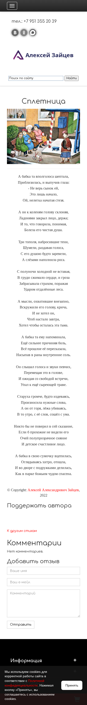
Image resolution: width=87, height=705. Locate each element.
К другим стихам (22, 531)
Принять (71, 685)
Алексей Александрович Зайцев (53, 490)
